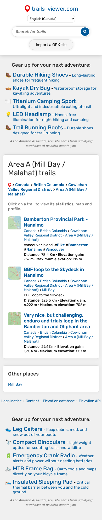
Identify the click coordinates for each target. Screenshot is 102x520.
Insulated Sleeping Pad (43, 481)
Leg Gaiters (27, 429)
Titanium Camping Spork (45, 101)
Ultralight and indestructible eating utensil (52, 106)
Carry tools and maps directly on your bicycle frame (55, 471)
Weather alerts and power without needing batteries (53, 458)
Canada (30, 231)
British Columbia (53, 231)
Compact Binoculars (39, 442)
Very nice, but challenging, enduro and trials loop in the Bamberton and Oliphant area (57, 321)
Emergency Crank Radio (44, 455)
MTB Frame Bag (33, 468)
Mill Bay (48, 290)
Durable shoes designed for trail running (53, 130)
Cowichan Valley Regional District (55, 233)
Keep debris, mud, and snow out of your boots (50, 432)
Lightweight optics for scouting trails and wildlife (52, 445)
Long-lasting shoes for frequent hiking (54, 78)
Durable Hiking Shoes (40, 74)
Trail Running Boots (38, 127)
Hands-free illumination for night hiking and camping (51, 117)
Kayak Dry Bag (31, 87)
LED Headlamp (32, 114)
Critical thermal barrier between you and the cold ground (51, 487)
